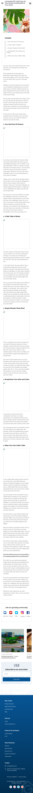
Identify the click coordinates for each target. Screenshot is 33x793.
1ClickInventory (8, 733)
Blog (6, 711)
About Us (7, 745)
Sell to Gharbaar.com (10, 724)
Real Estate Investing (10, 706)
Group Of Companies (10, 753)
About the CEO (8, 751)
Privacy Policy (22, 776)
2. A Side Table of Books (14, 45)
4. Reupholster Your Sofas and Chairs (16, 51)
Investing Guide (9, 709)
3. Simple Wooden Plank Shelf (16, 48)
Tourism (29, 654)
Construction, (4, 654)
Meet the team (8, 748)
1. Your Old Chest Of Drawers (15, 41)
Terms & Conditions (12, 776)
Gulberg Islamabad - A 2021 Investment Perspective (9, 657)
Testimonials (8, 756)
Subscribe (16, 679)
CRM (6, 736)
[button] (29, 625)
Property (10, 654)
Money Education (9, 704)
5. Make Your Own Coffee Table (16, 56)
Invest (6, 721)
